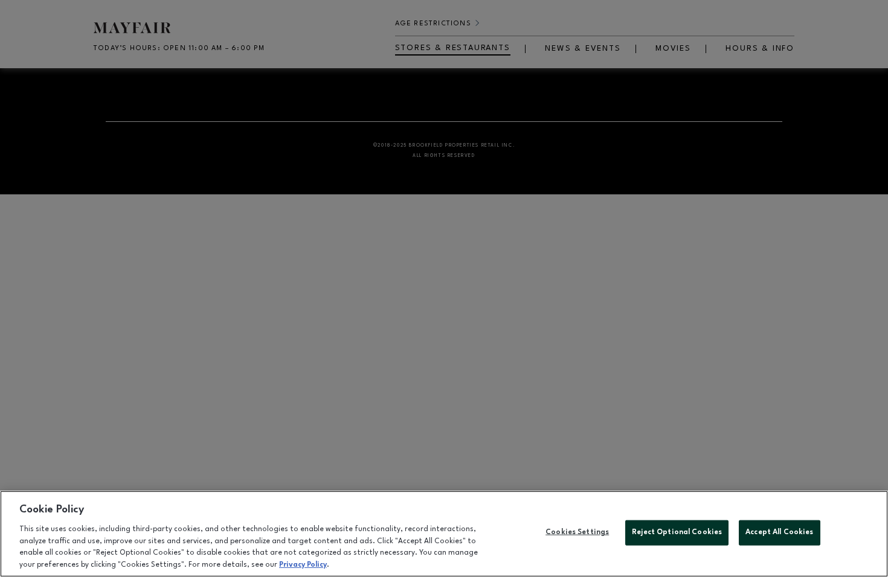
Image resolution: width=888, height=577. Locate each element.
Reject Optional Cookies (677, 532)
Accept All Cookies (779, 532)
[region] (444, 534)
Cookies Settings (577, 532)
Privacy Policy (303, 564)
